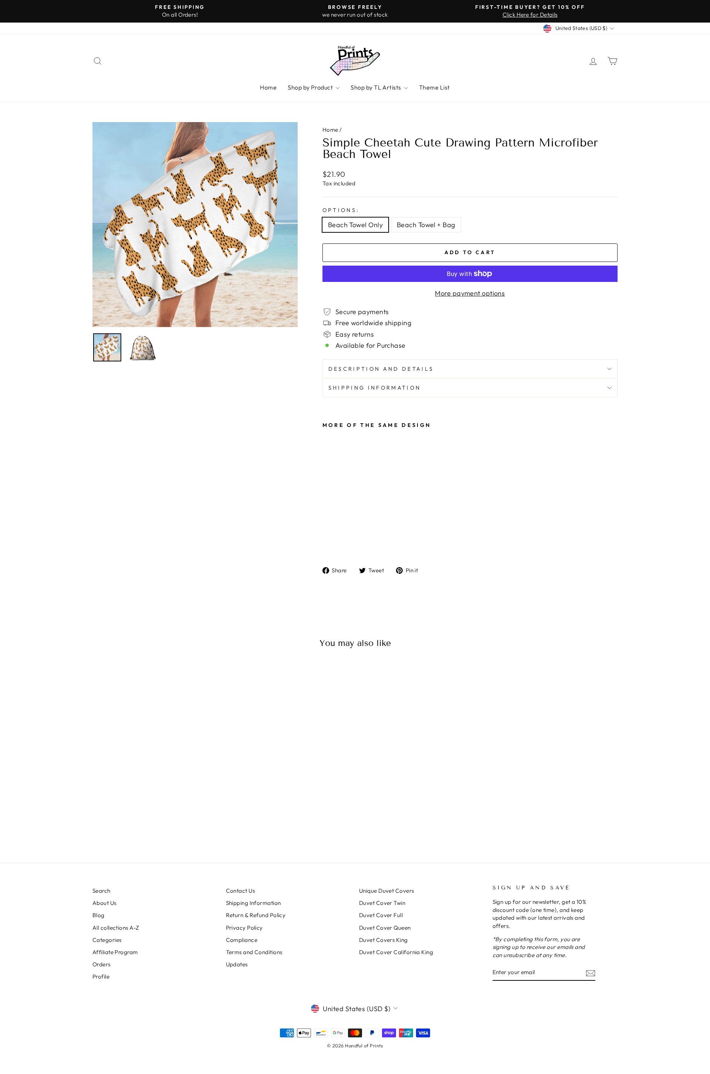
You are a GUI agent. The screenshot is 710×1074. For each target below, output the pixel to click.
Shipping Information (253, 902)
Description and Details (381, 369)
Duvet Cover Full (381, 915)
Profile (100, 976)
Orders (101, 964)
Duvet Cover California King (396, 952)
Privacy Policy (244, 927)
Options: (341, 210)
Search (101, 890)
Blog (98, 915)
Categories (107, 939)
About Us (104, 902)
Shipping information (374, 387)
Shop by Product (311, 87)
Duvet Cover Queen (385, 927)
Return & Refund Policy (256, 915)
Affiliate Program (115, 952)
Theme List (434, 87)
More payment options (470, 293)
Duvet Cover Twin (382, 902)
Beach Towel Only (355, 224)
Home (268, 87)
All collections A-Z (115, 927)
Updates (237, 964)
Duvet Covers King (383, 939)
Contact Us (240, 890)
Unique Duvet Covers (386, 890)
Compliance (242, 939)
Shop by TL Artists (376, 87)
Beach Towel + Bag (426, 224)
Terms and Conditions (254, 952)
